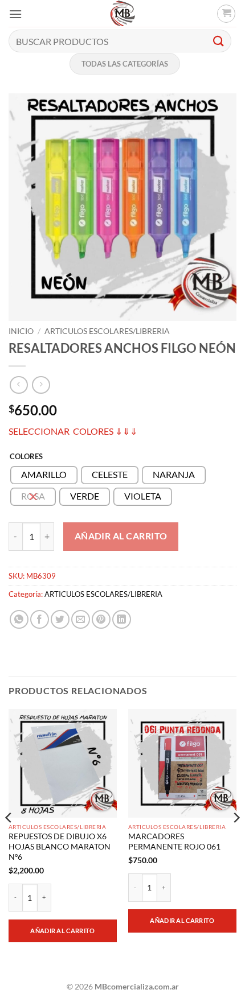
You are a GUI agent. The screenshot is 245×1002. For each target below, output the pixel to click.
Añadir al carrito (121, 536)
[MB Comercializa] (122, 13)
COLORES (26, 457)
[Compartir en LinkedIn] (121, 619)
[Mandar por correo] (80, 619)
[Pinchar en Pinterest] (101, 619)
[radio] (44, 475)
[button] (15, 14)
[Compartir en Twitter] (60, 619)
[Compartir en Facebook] (39, 619)
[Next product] (18, 385)
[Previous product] (41, 385)
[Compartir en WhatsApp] (19, 619)
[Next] (236, 840)
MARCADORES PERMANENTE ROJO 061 (174, 841)
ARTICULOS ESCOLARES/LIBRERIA (107, 331)
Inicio (21, 331)
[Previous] (9, 840)
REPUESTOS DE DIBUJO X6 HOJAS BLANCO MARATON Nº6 (60, 846)
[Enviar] (218, 41)
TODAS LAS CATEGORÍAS (124, 63)
